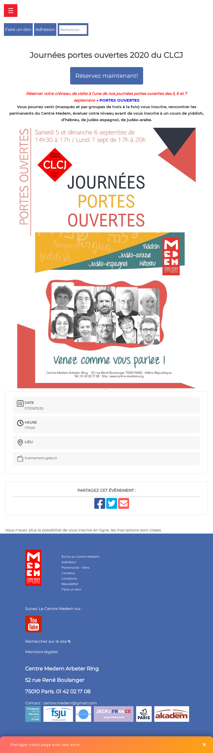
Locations (69, 578)
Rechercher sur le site (46, 641)
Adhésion (45, 29)
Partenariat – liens (75, 567)
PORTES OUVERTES (119, 100)
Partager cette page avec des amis (45, 744)
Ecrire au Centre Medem (80, 557)
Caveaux (68, 573)
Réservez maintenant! (106, 75)
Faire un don (18, 29)
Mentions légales (41, 651)
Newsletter (70, 584)
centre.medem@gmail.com (70, 702)
